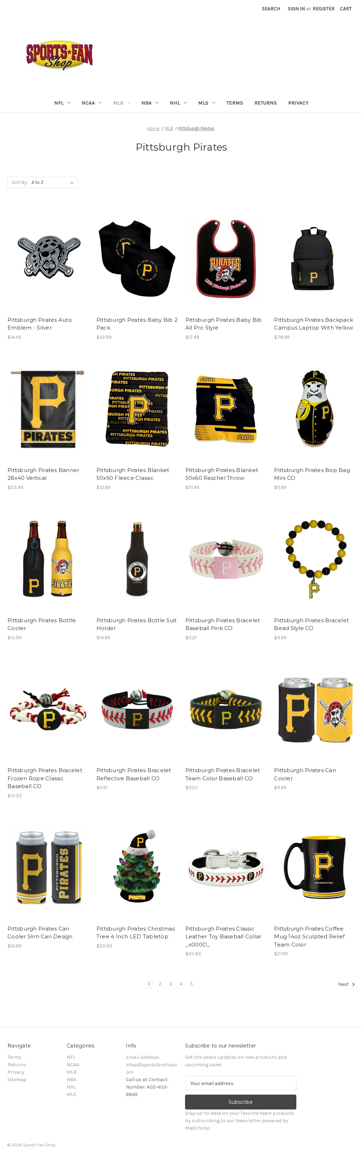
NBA (146, 103)
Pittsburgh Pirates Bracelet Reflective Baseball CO (133, 774)
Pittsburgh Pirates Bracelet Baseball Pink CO (222, 624)
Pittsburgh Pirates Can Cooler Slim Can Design (40, 932)
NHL (175, 103)
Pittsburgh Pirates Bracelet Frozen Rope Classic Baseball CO (44, 778)
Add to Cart (48, 265)
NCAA (88, 103)
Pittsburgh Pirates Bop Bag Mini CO (312, 474)
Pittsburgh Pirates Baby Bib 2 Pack (137, 323)
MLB (118, 103)
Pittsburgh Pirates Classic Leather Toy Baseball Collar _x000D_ (223, 936)
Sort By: (20, 182)
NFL (58, 103)
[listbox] (54, 182)
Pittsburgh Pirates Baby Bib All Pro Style (223, 323)
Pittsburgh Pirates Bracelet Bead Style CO (311, 624)
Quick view (47, 252)
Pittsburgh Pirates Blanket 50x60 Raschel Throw (221, 474)
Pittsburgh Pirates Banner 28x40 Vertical (43, 474)
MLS (203, 103)
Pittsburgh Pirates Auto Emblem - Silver (39, 323)
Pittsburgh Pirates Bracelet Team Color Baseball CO (222, 774)
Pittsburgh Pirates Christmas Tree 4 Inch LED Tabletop (135, 932)
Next (344, 985)
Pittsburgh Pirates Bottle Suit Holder (136, 624)
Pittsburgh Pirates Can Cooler (305, 774)
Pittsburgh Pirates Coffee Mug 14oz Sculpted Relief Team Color (309, 936)
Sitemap (17, 1080)
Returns (266, 103)
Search (271, 9)
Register (324, 9)
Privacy (298, 103)
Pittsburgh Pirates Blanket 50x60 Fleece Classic (132, 474)
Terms (235, 103)
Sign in (296, 9)
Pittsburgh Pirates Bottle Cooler (41, 624)
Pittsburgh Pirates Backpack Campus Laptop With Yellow (313, 323)
